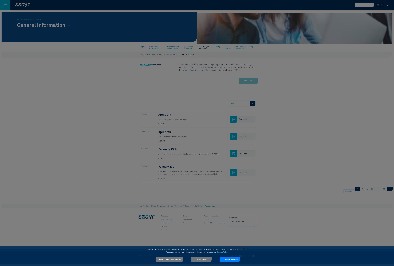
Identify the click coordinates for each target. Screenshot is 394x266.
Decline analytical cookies (170, 259)
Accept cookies (231, 259)
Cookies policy (222, 252)
